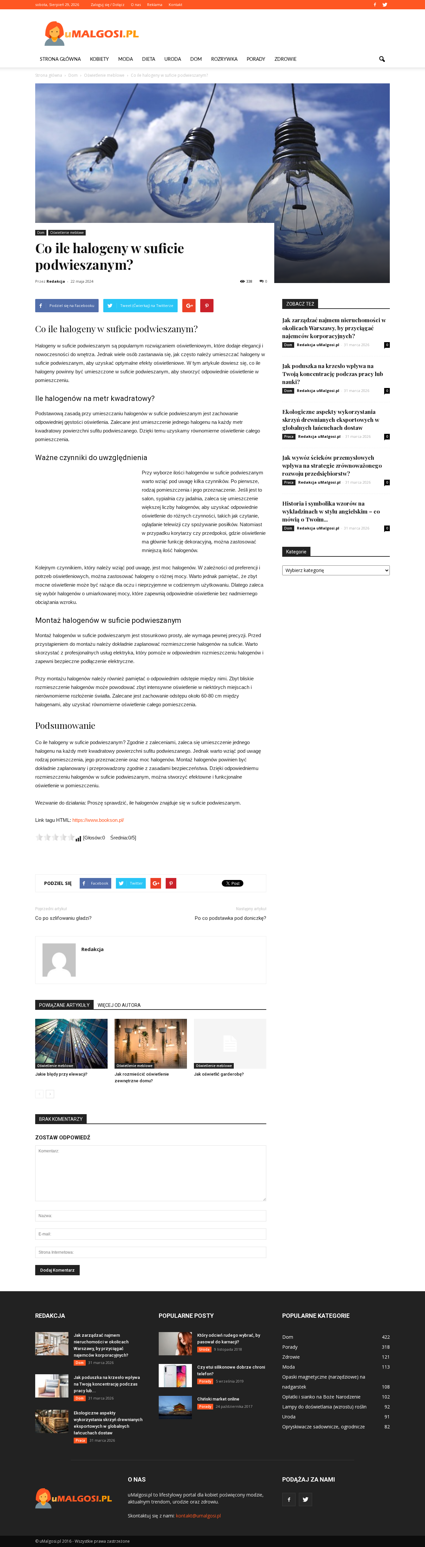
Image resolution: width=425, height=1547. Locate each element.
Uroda (172, 59)
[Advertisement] (269, 33)
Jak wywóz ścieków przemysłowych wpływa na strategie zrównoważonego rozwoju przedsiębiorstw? (332, 465)
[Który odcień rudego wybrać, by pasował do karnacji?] (175, 1343)
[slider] (55, 837)
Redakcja (55, 281)
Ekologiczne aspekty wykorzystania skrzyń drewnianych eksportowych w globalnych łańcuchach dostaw (330, 419)
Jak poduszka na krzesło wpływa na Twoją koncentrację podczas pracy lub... (107, 1384)
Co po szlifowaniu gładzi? (63, 918)
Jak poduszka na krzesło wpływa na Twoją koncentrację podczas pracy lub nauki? (332, 373)
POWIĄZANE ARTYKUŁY (64, 1005)
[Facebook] (375, 5)
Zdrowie (286, 59)
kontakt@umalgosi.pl (198, 1515)
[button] (382, 59)
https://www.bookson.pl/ (98, 820)
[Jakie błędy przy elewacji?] (71, 1044)
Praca (289, 436)
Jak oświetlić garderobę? (219, 1074)
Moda (125, 59)
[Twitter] (385, 5)
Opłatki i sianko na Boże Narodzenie (321, 1397)
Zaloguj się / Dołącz (108, 4)
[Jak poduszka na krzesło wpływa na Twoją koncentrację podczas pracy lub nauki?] (51, 1386)
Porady (256, 59)
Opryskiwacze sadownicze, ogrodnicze (323, 1426)
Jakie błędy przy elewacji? (61, 1074)
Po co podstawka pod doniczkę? (230, 918)
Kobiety (99, 59)
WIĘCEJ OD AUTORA (119, 1005)
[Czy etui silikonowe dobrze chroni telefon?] (175, 1375)
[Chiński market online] (175, 1407)
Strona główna (60, 59)
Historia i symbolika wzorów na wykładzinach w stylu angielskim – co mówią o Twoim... (331, 511)
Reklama (154, 4)
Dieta (148, 59)
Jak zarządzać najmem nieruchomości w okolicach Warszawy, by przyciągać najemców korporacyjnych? (334, 327)
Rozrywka (224, 59)
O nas (136, 4)
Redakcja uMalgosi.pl (318, 344)
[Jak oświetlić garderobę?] (230, 1044)
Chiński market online (218, 1399)
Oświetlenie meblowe (67, 232)
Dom (196, 59)
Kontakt (175, 4)
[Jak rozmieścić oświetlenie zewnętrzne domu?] (151, 1044)
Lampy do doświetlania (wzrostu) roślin (324, 1406)
